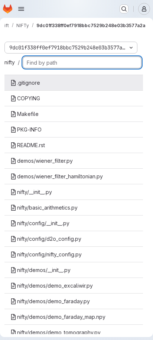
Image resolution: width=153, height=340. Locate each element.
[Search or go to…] (124, 8)
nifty (9, 62)
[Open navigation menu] (21, 9)
